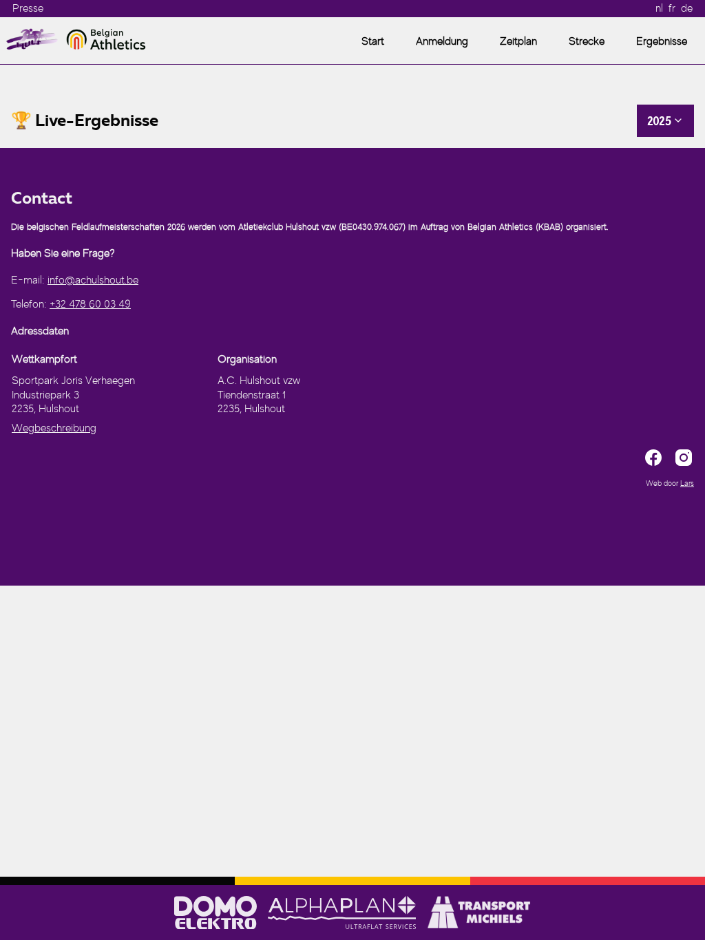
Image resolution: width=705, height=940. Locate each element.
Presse (27, 8)
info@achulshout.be (93, 279)
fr (672, 8)
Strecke (586, 40)
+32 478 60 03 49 (90, 303)
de (687, 8)
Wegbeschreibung (54, 427)
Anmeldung (442, 40)
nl (659, 8)
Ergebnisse (661, 40)
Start (372, 40)
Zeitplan (518, 40)
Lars (687, 483)
